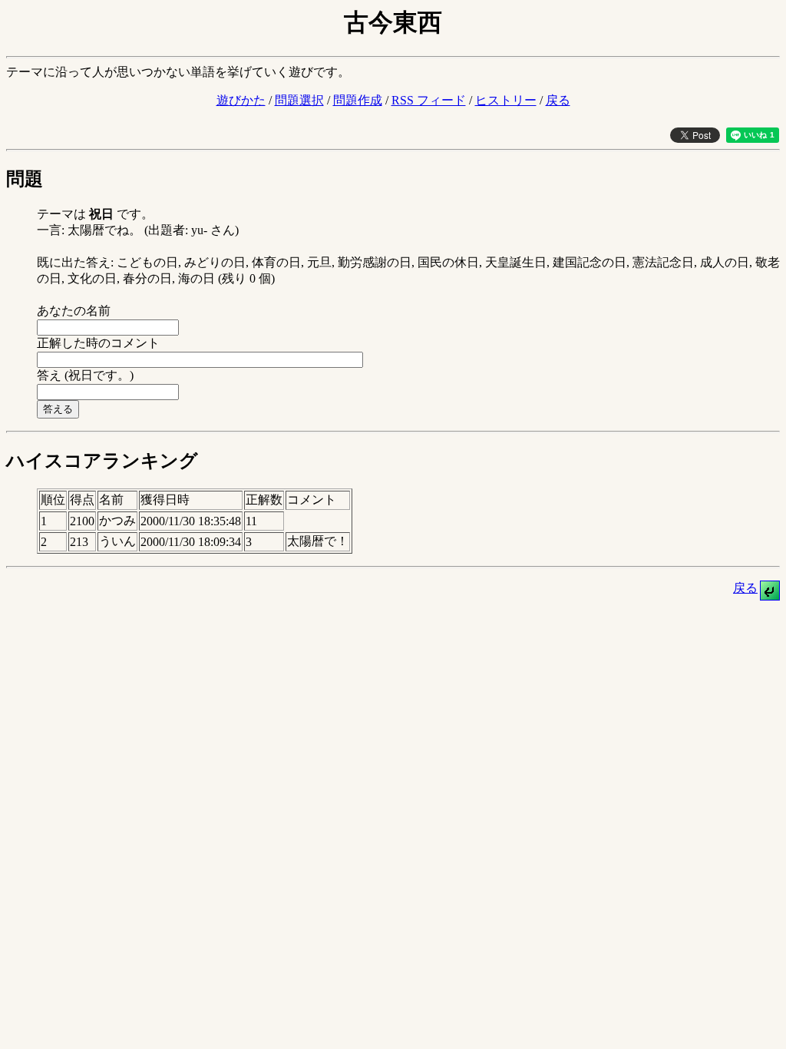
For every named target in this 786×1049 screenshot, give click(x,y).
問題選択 (299, 100)
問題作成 (357, 100)
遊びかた (241, 100)
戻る (558, 100)
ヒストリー (506, 100)
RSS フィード (428, 100)
